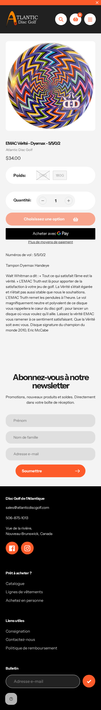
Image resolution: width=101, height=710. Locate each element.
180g (60, 175)
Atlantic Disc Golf (19, 150)
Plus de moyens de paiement (50, 242)
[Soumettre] (89, 681)
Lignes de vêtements (24, 591)
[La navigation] (90, 19)
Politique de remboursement (31, 648)
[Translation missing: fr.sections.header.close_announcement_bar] (97, 2)
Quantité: (22, 200)
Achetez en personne (24, 600)
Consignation (18, 631)
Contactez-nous (20, 639)
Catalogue (15, 583)
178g (43, 175)
